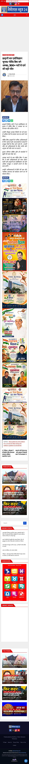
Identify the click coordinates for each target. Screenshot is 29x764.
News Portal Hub (22, 752)
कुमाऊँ (8, 490)
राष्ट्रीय (19, 709)
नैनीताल (17, 490)
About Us (10, 742)
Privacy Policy (16, 742)
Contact (14, 745)
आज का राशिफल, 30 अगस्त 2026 (10, 550)
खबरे (4, 475)
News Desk (12, 74)
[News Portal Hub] (14, 760)
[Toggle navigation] (15, 15)
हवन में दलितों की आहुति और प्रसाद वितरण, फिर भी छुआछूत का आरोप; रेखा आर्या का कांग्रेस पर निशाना (14, 494)
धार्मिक (13, 490)
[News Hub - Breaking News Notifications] (26, 761)
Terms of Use (23, 742)
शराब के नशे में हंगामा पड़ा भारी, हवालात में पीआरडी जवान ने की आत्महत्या (21, 452)
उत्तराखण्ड (5, 490)
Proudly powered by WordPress (10, 736)
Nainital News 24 (16, 750)
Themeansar (14, 738)
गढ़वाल (14, 709)
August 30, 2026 (9, 665)
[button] (26, 15)
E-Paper (4, 742)
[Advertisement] (14, 32)
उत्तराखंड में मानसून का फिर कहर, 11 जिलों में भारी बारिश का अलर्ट (14, 509)
